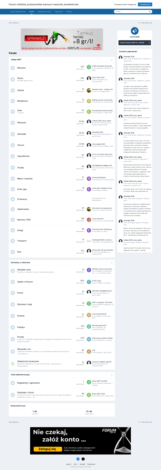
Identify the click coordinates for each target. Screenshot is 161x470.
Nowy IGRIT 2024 (98, 394)
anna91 (98, 352)
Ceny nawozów (98, 219)
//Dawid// (99, 327)
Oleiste (20, 90)
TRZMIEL (99, 283)
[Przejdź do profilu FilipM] (89, 189)
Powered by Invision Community (80, 467)
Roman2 (99, 396)
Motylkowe (22, 101)
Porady (20, 337)
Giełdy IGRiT (16, 59)
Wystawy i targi (24, 304)
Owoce (20, 145)
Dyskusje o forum (25, 392)
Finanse (20, 316)
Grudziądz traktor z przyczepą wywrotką (107, 240)
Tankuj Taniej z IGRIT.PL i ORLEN (132, 42)
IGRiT (98, 242)
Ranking (69, 11)
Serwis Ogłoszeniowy (18, 11)
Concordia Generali (99, 314)
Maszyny (21, 68)
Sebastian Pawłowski (103, 68)
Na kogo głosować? (99, 325)
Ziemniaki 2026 (97, 132)
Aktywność (58, 11)
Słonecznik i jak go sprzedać (102, 250)
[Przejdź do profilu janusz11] (89, 220)
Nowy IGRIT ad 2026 (99, 381)
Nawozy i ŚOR (23, 220)
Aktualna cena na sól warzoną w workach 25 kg (109, 269)
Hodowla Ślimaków (99, 177)
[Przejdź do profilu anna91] (89, 351)
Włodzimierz (100, 340)
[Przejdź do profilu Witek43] (89, 315)
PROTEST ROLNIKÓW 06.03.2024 (104, 291)
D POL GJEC (96, 281)
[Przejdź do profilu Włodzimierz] (89, 339)
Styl (75, 464)
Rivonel (98, 180)
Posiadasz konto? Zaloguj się (125, 4)
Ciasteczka (91, 464)
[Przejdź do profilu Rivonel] (89, 178)
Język (68, 464)
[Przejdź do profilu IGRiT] (89, 241)
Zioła (19, 110)
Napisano (132, 105)
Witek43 (99, 316)
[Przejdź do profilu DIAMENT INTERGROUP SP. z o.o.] (89, 270)
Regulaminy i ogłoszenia (28, 383)
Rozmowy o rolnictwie (20, 262)
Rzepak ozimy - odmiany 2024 (103, 89)
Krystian (99, 112)
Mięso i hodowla (24, 178)
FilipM (98, 190)
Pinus (98, 102)
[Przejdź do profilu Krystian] (89, 111)
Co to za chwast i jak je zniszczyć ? (105, 154)
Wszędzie (141, 11)
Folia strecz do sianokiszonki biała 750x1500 (108, 208)
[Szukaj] (149, 11)
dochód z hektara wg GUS (101, 362)
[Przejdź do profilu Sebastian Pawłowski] (89, 67)
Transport (22, 241)
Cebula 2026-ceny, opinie (101, 121)
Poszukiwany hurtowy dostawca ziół (105, 110)
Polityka (21, 327)
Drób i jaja (22, 189)
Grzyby (20, 167)
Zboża (20, 78)
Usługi (20, 230)
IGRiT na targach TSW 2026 (102, 302)
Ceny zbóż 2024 (98, 77)
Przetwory (22, 199)
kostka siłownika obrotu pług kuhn (104, 66)
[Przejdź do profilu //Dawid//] (89, 326)
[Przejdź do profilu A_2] (89, 90)
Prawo (20, 293)
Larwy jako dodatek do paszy (103, 188)
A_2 (97, 91)
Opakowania (23, 209)
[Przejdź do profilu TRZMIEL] (89, 282)
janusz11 (99, 221)
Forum (31, 11)
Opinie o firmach (25, 282)
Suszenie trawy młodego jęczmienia (105, 229)
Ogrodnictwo (23, 156)
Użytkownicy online (44, 11)
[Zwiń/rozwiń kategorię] (112, 60)
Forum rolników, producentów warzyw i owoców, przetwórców (43, 4)
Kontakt (82, 464)
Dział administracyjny (20, 375)
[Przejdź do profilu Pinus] (89, 101)
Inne (19, 252)
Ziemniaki (21, 134)
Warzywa (21, 122)
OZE (93, 350)
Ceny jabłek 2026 (98, 144)
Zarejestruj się (145, 4)
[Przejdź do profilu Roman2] (89, 395)
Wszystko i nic (24, 349)
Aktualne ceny (24, 269)
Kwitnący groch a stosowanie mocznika (106, 100)
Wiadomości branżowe (28, 361)
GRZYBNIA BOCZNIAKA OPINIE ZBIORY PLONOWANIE (111, 166)
